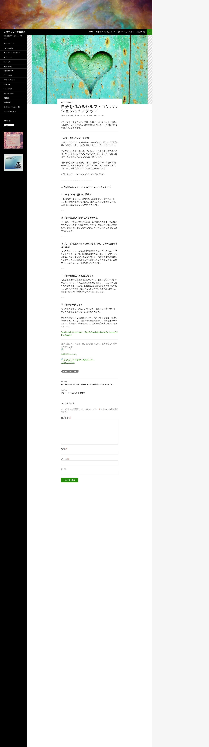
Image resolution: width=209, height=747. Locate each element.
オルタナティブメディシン (12, 52)
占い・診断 (7, 61)
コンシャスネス (8, 48)
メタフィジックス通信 (14, 32)
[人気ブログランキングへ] (66, 350)
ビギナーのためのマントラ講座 (73, 391)
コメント (66, 418)
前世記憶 (6, 98)
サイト (64, 469)
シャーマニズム (8, 89)
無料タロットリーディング (126, 32)
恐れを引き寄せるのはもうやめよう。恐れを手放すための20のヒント (87, 383)
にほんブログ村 (68, 362)
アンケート (7, 84)
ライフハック (8, 57)
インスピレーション (10, 111)
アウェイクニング (9, 43)
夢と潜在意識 (8, 66)
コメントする (100, 115)
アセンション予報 (9, 80)
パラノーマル (8, 75)
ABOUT (91, 32)
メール (65, 459)
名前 (64, 449)
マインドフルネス (67, 102)
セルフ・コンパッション (70, 371)
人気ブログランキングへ (69, 354)
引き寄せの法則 (8, 70)
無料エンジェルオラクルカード (105, 32)
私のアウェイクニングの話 (12, 107)
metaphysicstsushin (84, 115)
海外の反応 (7, 102)
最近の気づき (141, 32)
